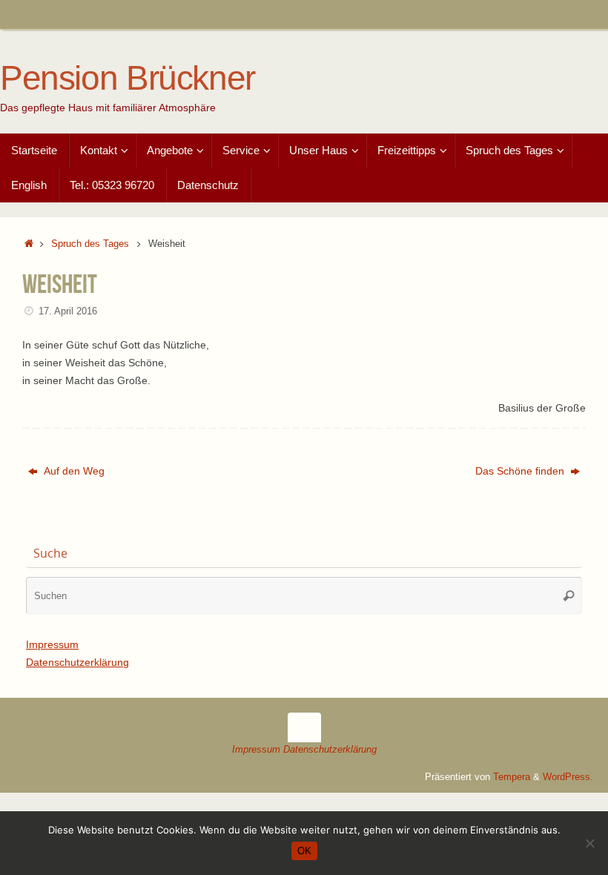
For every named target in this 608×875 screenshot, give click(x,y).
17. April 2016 (68, 311)
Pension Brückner (127, 78)
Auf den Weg (73, 471)
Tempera (511, 777)
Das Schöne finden (521, 471)
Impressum (52, 644)
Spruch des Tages (90, 244)
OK (304, 850)
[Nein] (589, 843)
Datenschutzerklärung (77, 662)
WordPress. (568, 777)
